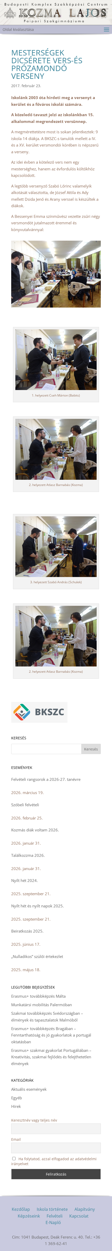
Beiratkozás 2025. (27, 931)
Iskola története (52, 1209)
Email (16, 1139)
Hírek (16, 1106)
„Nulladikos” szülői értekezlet (37, 956)
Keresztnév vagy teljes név (34, 1120)
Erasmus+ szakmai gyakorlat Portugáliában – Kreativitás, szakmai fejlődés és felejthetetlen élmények (51, 1057)
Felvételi (55, 1216)
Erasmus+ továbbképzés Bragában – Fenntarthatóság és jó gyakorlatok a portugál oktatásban (51, 1035)
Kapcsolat (79, 1216)
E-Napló (53, 1222)
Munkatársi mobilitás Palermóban (41, 1004)
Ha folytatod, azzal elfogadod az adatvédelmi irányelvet (54, 1161)
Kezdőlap (21, 1209)
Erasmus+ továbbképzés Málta (38, 996)
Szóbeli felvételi (25, 804)
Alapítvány (84, 1209)
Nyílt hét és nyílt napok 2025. (37, 905)
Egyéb (16, 1097)
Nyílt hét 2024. (24, 880)
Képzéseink (29, 1216)
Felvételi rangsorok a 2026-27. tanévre (45, 779)
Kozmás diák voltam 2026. (35, 829)
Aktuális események (29, 1089)
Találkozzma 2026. (28, 855)
